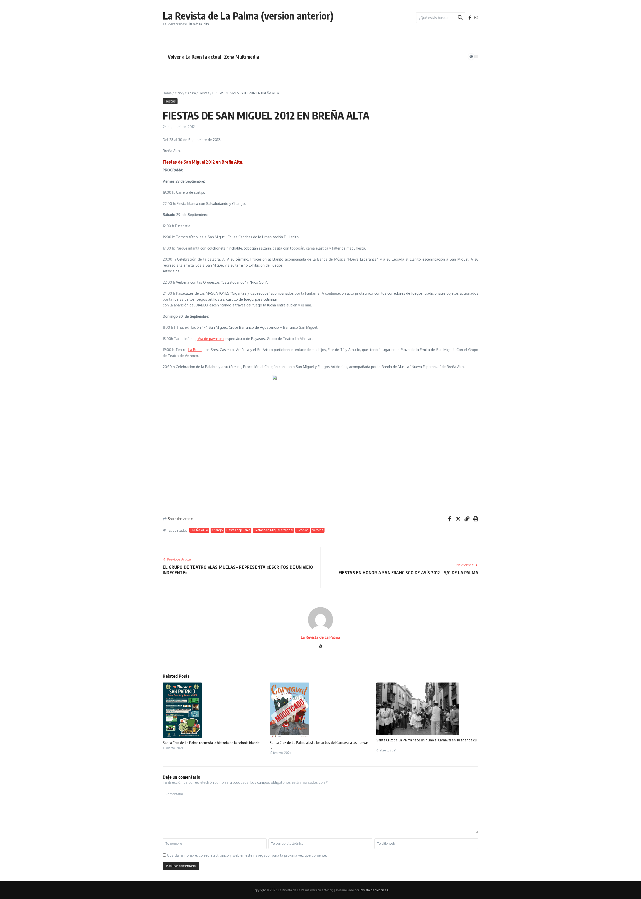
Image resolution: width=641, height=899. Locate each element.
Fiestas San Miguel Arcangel (273, 530)
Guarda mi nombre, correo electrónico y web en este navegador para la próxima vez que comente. (247, 855)
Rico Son (302, 530)
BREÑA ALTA (199, 530)
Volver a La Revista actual (194, 57)
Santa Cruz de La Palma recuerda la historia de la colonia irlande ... (213, 742)
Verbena (317, 530)
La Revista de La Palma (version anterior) (248, 15)
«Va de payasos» (210, 338)
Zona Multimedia (241, 57)
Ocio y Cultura (185, 93)
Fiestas (204, 93)
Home (167, 93)
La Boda (195, 350)
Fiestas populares (238, 530)
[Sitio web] (320, 646)
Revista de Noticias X (374, 890)
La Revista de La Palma (320, 637)
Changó (217, 530)
